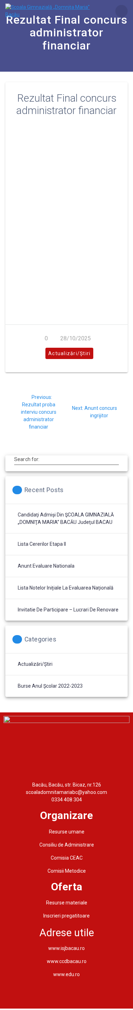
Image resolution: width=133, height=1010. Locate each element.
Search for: (26, 459)
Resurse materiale (66, 903)
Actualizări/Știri (69, 353)
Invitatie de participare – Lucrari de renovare (68, 609)
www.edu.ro (66, 974)
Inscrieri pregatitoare (66, 916)
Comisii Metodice (67, 871)
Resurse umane (66, 832)
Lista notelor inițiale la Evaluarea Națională (65, 588)
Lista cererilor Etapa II (42, 544)
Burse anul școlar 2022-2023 (50, 686)
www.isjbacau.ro (66, 948)
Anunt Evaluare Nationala (46, 566)
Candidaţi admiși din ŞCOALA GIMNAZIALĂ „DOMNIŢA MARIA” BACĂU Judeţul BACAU (66, 518)
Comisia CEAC (67, 858)
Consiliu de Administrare (66, 845)
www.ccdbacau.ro (67, 961)
